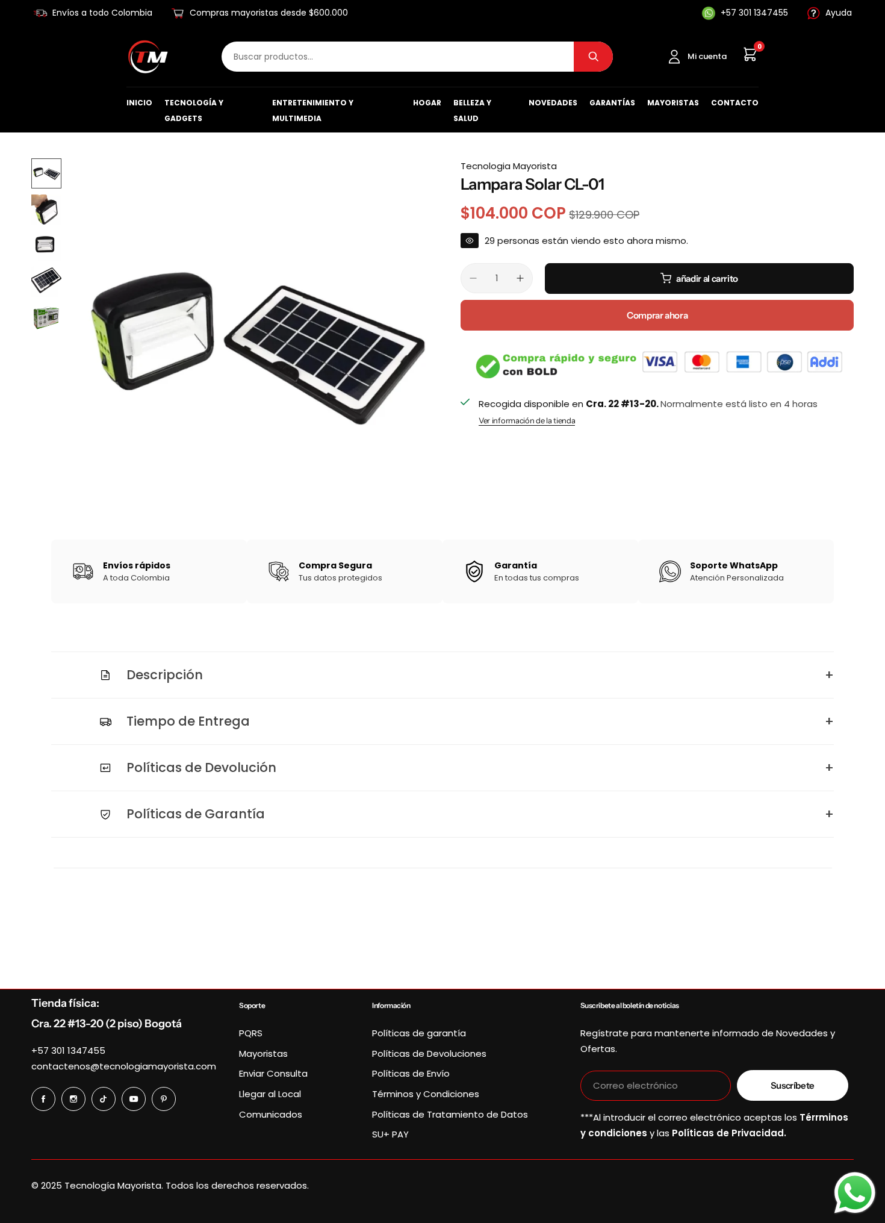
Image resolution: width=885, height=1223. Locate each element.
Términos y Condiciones (425, 1094)
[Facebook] (43, 1099)
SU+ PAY (390, 1134)
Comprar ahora (657, 315)
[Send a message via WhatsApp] (855, 1193)
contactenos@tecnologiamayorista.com (123, 1066)
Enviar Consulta (273, 1073)
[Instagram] (73, 1099)
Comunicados (270, 1114)
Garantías (612, 103)
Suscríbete (793, 1085)
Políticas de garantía (419, 1033)
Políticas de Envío (411, 1073)
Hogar (427, 103)
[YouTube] (134, 1099)
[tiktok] (104, 1099)
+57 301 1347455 (68, 1050)
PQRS (250, 1033)
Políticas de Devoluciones (429, 1053)
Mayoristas (673, 103)
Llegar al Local (270, 1094)
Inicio (139, 103)
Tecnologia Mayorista (509, 166)
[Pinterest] (164, 1099)
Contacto (735, 103)
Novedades (553, 103)
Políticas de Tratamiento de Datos (450, 1114)
